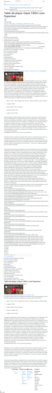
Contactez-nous (27, 4)
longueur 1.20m (15, 23)
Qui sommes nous (24, 380)
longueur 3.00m (30, 23)
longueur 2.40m (22, 23)
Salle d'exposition (11, 4)
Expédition (24, 383)
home (5, 4)
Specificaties (18, 295)
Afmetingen (12, 295)
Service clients (19, 4)
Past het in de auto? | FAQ (28, 295)
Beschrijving (7, 295)
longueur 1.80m (7, 23)
